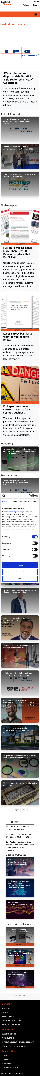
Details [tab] (14, 501)
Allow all (20, 565)
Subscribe (6, 1064)
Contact (6, 1012)
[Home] (10, 3)
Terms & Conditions (11, 1025)
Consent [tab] (5, 501)
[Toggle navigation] (36, 14)
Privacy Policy (8, 1016)
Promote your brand (11, 1020)
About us (6, 1008)
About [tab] (35, 501)
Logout (5, 1059)
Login (4, 1055)
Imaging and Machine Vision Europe (18, 1042)
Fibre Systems (8, 1038)
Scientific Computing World (15, 1046)
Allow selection (20, 572)
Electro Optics (9, 1034)
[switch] (35, 543)
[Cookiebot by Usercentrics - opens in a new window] (29, 495)
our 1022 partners (15, 512)
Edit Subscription (10, 1068)
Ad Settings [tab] (24, 501)
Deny (20, 578)
